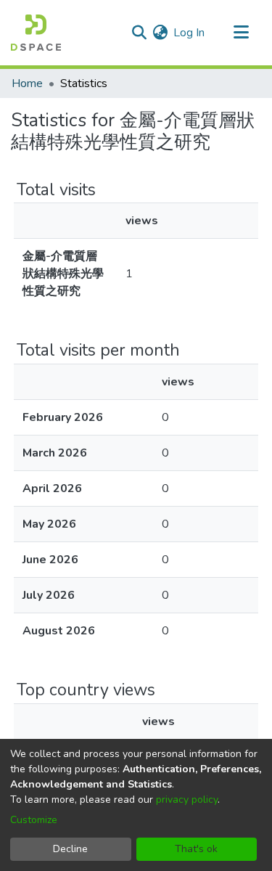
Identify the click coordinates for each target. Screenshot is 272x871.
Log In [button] (189, 33)
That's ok (196, 849)
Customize (33, 820)
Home (27, 83)
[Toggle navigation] (241, 32)
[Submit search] (139, 32)
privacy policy (187, 799)
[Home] (36, 33)
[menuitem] (160, 32)
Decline (70, 849)
